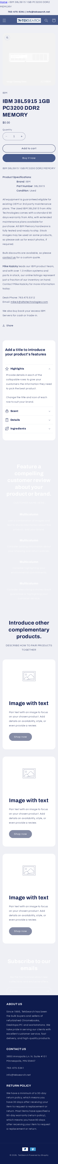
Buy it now (29, 158)
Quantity (7, 130)
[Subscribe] (47, 991)
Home (3, 2)
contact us (9, 257)
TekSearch (23, 1155)
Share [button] (9, 325)
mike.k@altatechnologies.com (29, 302)
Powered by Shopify (38, 1155)
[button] (4, 20)
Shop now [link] (20, 737)
